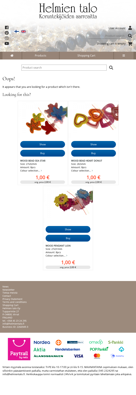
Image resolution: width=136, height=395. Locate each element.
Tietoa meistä (9, 292)
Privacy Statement (12, 299)
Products (40, 55)
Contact (6, 295)
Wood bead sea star (32, 160)
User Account (117, 28)
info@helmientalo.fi (13, 323)
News (5, 286)
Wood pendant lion (58, 245)
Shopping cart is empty (111, 43)
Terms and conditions (14, 302)
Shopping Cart (86, 55)
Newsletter (8, 289)
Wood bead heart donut (86, 160)
